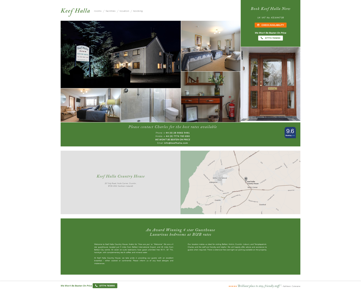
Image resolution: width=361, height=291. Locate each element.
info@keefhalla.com (176, 143)
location (124, 11)
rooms (98, 11)
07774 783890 (272, 38)
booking (138, 11)
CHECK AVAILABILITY (272, 25)
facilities (110, 11)
